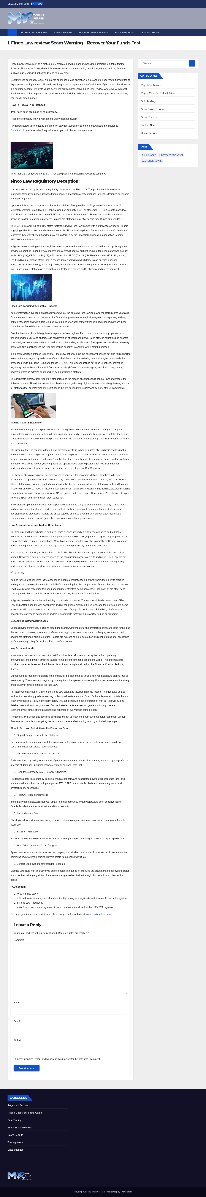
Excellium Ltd (18, 130)
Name (18, 1002)
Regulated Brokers (34, 32)
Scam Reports (124, 32)
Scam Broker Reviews (93, 32)
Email (17, 1021)
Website (18, 1040)
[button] (196, 32)
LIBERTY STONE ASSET (171, 155)
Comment (19, 940)
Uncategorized (149, 133)
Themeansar (126, 1192)
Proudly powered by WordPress (88, 1192)
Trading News (149, 32)
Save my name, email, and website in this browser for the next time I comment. (58, 1059)
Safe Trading (63, 32)
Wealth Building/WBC (152, 161)
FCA (48, 173)
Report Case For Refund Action (158, 93)
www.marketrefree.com (98, 914)
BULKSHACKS (149, 155)
